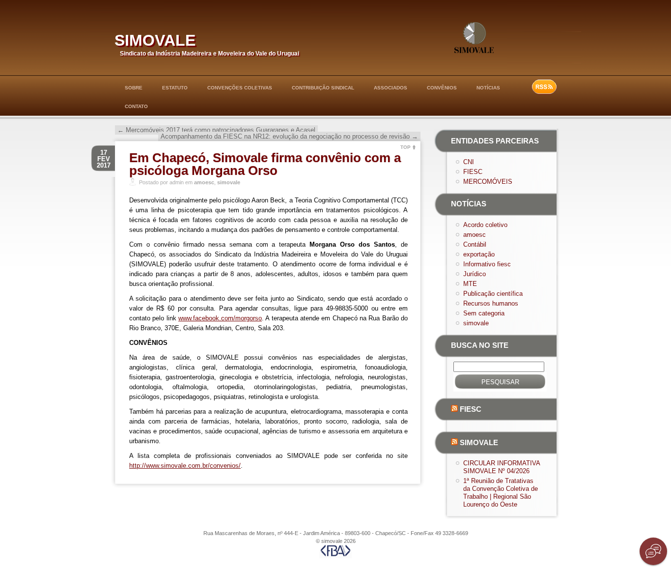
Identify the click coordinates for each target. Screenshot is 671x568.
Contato (136, 106)
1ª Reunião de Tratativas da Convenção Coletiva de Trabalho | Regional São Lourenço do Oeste (500, 492)
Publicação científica (493, 293)
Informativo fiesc (487, 264)
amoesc (204, 182)
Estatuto (175, 87)
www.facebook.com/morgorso (220, 318)
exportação (479, 254)
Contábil (474, 244)
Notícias (488, 87)
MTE (470, 283)
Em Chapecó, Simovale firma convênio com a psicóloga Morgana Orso (265, 164)
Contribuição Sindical (323, 87)
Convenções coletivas (239, 87)
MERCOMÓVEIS (487, 181)
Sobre (133, 87)
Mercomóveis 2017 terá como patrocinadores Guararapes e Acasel (216, 130)
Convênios (442, 87)
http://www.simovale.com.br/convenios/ (185, 465)
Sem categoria (483, 313)
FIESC (472, 171)
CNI (468, 162)
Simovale (479, 442)
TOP (405, 147)
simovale (155, 38)
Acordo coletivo (485, 224)
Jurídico (474, 274)
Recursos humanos (490, 303)
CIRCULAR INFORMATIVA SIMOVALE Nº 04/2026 (501, 467)
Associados (390, 87)
